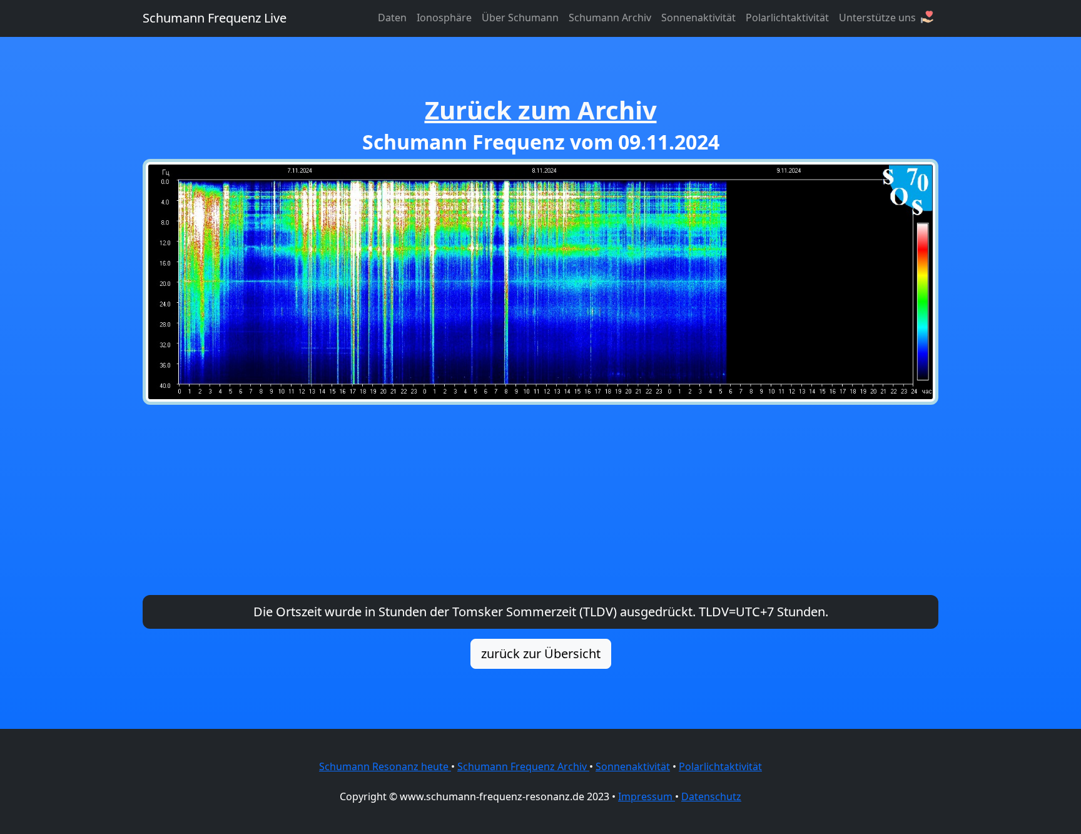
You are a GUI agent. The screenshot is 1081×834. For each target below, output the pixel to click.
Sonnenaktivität (698, 17)
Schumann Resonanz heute (385, 766)
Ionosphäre (444, 17)
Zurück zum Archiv (541, 110)
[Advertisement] (540, 499)
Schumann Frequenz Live (215, 17)
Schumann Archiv (610, 17)
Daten (392, 17)
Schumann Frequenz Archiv (523, 766)
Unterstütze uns (878, 17)
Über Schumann (520, 17)
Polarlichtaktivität (787, 17)
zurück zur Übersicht (541, 653)
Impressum (646, 796)
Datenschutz (711, 796)
